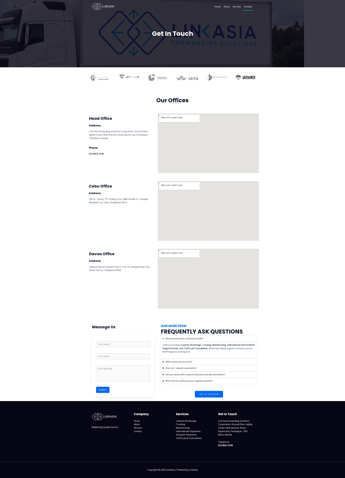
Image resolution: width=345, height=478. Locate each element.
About (227, 6)
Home (218, 6)
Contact (248, 6)
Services (237, 6)
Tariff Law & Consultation (189, 438)
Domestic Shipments (186, 434)
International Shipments (188, 431)
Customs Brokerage (186, 420)
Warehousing (183, 427)
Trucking (180, 424)
